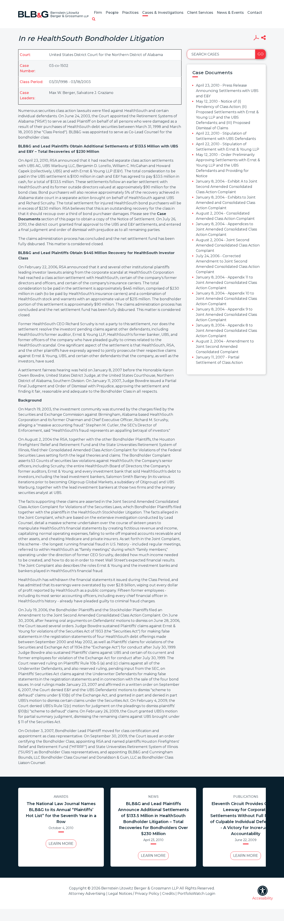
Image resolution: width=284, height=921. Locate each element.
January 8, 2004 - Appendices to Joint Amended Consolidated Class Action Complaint (226, 229)
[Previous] (22, 827)
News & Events (230, 12)
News (153, 797)
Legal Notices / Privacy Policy (133, 893)
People (112, 12)
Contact (254, 12)
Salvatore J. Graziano (95, 93)
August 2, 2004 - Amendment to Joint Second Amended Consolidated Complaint (225, 346)
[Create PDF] (256, 38)
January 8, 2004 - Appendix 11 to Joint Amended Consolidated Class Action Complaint (226, 282)
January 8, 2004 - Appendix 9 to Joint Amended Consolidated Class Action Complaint (226, 314)
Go (261, 54)
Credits (168, 893)
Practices (130, 12)
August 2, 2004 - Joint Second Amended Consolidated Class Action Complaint (228, 245)
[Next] (262, 827)
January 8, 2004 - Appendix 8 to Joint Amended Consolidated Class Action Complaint (226, 330)
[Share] (263, 38)
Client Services (200, 12)
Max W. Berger (62, 93)
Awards (61, 797)
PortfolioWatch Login (196, 893)
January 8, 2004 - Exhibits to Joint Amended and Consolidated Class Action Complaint (226, 202)
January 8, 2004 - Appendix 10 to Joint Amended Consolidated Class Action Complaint (226, 298)
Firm (98, 12)
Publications (245, 797)
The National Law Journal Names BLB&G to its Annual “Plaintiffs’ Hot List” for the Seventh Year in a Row (61, 812)
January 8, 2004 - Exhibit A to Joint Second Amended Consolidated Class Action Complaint (226, 186)
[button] (93, 19)
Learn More (61, 843)
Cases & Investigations (162, 12)
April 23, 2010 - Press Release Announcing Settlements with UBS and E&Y (227, 90)
